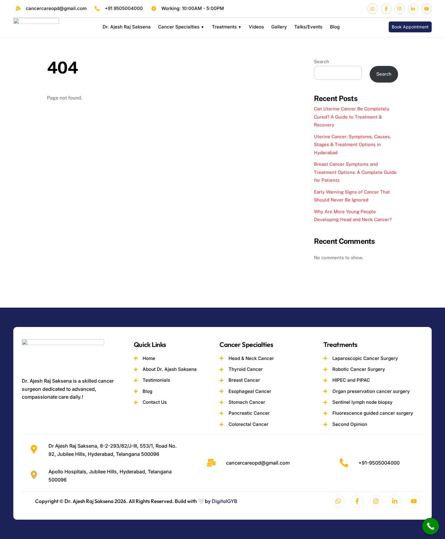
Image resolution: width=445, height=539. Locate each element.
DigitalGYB (224, 501)
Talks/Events (308, 27)
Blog (335, 27)
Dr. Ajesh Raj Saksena (127, 27)
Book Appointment (410, 26)
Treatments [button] (224, 27)
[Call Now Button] (430, 526)
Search (321, 61)
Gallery (279, 27)
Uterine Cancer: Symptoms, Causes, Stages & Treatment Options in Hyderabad (352, 144)
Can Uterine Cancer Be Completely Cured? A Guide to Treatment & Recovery (351, 116)
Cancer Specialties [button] (178, 27)
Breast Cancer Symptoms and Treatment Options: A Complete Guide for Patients (355, 172)
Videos (256, 27)
